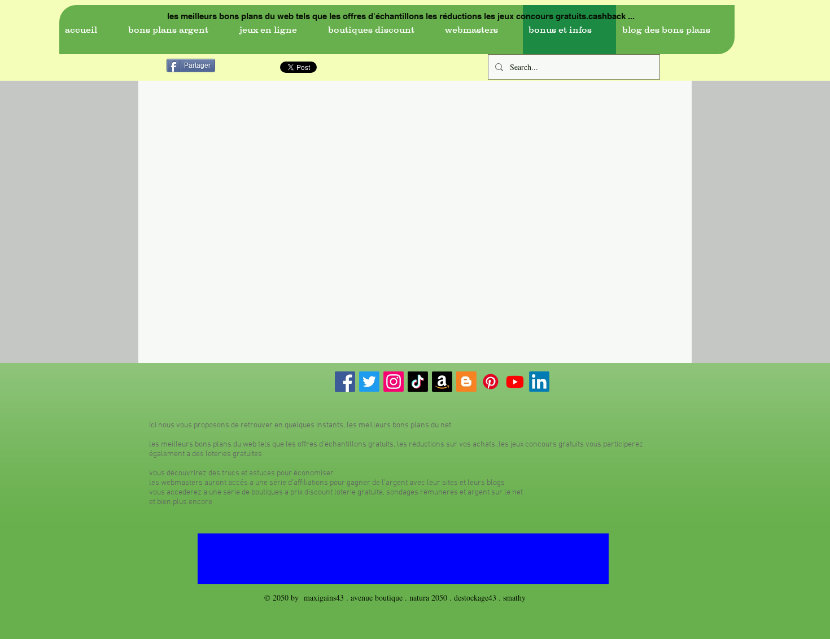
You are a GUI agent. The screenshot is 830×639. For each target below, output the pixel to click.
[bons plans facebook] (345, 381)
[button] (177, 29)
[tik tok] (418, 381)
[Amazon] (442, 381)
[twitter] (369, 381)
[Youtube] (515, 381)
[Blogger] (466, 381)
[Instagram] (393, 381)
